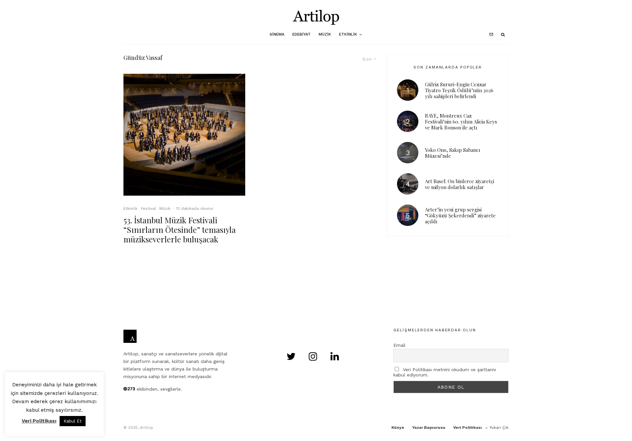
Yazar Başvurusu (428, 427)
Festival (148, 208)
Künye (397, 427)
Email (399, 345)
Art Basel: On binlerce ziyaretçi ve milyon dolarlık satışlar (459, 184)
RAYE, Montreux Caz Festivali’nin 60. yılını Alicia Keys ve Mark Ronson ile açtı (461, 121)
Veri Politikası (467, 427)
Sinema (277, 34)
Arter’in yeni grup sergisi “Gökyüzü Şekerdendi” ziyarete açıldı (460, 215)
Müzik (325, 34)
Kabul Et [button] (73, 421)
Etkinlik (348, 34)
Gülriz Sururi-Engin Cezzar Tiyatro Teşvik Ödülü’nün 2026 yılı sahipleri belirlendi (459, 90)
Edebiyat (301, 34)
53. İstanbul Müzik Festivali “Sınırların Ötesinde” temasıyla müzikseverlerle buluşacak (179, 229)
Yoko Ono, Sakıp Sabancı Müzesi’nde (452, 153)
